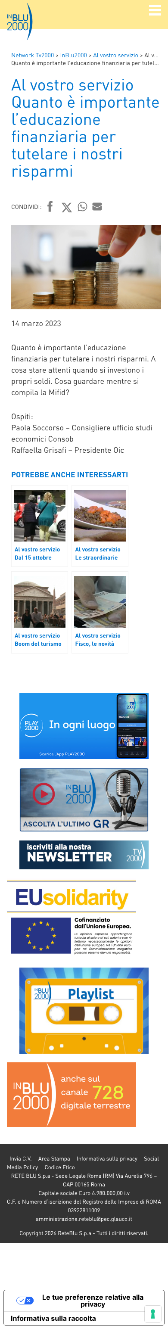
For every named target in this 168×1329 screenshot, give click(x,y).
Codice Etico (59, 1167)
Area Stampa (54, 1158)
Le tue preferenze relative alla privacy (92, 1300)
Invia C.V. (20, 1158)
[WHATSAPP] (82, 206)
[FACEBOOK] (50, 207)
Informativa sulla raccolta (53, 1318)
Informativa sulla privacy (107, 1158)
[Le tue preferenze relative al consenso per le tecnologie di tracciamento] (153, 1314)
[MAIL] (97, 206)
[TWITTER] (67, 207)
